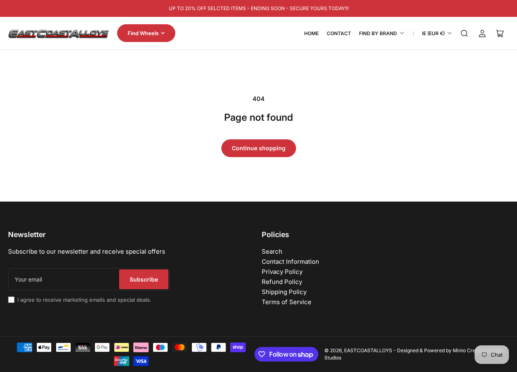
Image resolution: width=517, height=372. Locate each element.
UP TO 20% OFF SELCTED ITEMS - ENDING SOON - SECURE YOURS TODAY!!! (259, 8)
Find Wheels (143, 33)
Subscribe (144, 279)
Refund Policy (282, 282)
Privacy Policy (282, 271)
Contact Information (290, 261)
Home (311, 33)
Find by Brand (378, 33)
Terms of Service (286, 302)
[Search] (464, 33)
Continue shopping (259, 148)
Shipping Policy (284, 292)
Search (272, 251)
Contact (339, 33)
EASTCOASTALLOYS (368, 350)
